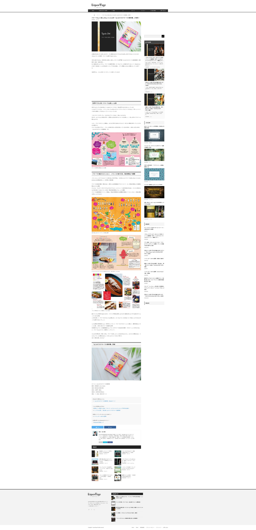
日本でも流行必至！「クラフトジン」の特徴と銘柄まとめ (154, 166)
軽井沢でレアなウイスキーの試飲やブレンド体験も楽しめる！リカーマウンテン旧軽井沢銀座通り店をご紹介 (154, 280)
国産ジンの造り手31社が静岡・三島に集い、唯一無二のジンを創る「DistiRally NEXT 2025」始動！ (154, 265)
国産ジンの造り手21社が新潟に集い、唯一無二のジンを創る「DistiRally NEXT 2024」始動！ (154, 109)
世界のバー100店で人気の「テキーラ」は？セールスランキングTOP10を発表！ (111, 408)
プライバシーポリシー (150, 527)
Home (133, 527)
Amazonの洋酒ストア (99, 422)
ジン (123, 10)
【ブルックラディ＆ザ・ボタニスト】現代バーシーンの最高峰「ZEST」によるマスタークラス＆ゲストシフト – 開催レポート (154, 59)
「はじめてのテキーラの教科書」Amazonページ (104, 401)
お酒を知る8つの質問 (103, 10)
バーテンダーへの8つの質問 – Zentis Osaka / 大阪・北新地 (154, 272)
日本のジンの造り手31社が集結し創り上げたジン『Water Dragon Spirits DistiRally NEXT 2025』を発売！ (154, 252)
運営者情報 (142, 527)
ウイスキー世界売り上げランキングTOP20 (153, 184)
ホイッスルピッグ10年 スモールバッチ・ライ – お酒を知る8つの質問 (154, 228)
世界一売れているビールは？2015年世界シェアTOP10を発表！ (154, 203)
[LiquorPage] (99, 7)
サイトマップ (158, 527)
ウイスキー (143, 10)
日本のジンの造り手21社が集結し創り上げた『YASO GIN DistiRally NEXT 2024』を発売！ (154, 84)
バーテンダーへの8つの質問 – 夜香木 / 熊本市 (154, 258)
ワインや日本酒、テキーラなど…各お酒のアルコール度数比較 (128, 502)
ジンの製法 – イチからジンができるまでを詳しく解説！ (127, 512)
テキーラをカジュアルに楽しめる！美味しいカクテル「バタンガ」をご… (128, 460)
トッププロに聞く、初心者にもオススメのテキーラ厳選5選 (107, 410)
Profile (101, 442)
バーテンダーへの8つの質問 (100, 416)
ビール (151, 219)
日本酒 (150, 142)
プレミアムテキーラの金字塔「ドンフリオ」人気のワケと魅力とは (105, 468)
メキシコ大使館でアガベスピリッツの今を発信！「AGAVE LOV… (105, 476)
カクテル (132, 463)
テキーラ (133, 10)
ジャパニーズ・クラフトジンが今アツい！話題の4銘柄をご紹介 (154, 146)
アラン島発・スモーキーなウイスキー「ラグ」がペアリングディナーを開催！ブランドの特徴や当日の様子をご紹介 (154, 244)
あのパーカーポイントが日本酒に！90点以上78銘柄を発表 (154, 127)
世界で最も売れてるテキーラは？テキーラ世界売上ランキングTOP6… (105, 460)
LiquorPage (95, 527)
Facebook (110, 442)
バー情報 (113, 10)
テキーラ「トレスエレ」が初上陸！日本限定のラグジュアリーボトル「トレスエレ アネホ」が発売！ (154, 288)
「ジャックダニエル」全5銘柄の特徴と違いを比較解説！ (127, 518)
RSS (94, 509)
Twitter (105, 442)
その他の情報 (153, 10)
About (93, 10)
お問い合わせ (163, 10)
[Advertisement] (116, 86)
